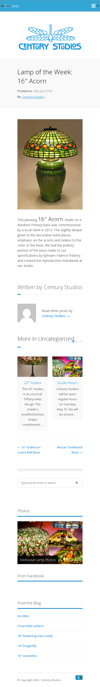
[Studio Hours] (67, 366)
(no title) (23, 616)
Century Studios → (56, 316)
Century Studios (33, 97)
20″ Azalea (32, 382)
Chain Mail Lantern (30, 626)
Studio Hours (67, 382)
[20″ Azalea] (32, 366)
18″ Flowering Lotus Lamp (35, 636)
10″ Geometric (27, 656)
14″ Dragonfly (27, 646)
